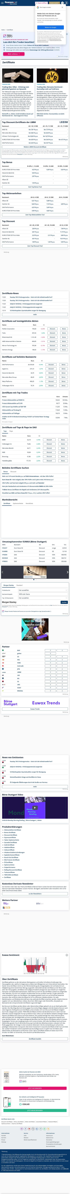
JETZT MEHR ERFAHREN (35, 1110)
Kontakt (3, 1135)
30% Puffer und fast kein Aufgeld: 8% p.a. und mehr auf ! (23, 483)
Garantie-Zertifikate (10, 842)
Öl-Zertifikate (8, 862)
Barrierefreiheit (50, 1146)
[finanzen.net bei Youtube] (29, 1128)
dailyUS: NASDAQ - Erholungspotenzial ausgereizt (26, 304)
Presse (3, 1140)
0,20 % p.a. (50, 170)
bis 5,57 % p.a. (48, 143)
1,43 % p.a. (51, 242)
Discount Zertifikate (6, 1122)
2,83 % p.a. (35, 229)
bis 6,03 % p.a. (33, 143)
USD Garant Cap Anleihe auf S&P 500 (14, 407)
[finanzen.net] (11, 2)
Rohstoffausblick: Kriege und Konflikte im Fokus (25, 777)
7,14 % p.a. (50, 204)
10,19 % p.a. (64, 239)
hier (51, 605)
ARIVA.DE (66, 1169)
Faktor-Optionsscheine (11, 840)
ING (18, 660)
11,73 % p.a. (64, 232)
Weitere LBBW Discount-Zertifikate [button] (35, 147)
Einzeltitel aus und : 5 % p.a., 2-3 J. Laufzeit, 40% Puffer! (26, 493)
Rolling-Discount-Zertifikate (13, 870)
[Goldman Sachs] (4, 657)
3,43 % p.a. (50, 207)
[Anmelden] (66, 3)
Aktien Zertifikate (30, 1122)
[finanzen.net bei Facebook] (25, 1128)
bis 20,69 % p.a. (33, 136)
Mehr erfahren (13, 54)
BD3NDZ (5, 558)
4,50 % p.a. (35, 211)
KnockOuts (29, 503)
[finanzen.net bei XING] (40, 1128)
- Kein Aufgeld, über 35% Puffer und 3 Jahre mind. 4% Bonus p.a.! (28, 480)
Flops (11, 431)
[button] (41, 3)
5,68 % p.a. (50, 201)
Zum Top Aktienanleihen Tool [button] (35, 215)
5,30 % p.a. (64, 242)
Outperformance (9, 867)
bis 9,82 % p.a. (33, 133)
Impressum (49, 1135)
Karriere (3, 1138)
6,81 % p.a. (35, 232)
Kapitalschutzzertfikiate (11, 855)
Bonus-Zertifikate (9, 832)
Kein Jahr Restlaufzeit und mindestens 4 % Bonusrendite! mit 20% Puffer (27, 486)
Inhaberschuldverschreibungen (14, 852)
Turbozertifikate (9, 872)
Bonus (64, 329)
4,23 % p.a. (35, 170)
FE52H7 (4, 548)
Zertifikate (10, 30)
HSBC (19, 663)
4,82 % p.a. (50, 211)
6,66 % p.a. (64, 235)
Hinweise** (20, 154)
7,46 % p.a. (64, 229)
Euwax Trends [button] (35, 709)
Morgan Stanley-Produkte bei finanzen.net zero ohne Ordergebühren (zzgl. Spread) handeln (27, 611)
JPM (18, 669)
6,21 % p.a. (35, 201)
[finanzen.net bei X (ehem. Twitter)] (33, 1128)
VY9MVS (5, 561)
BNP (18, 650)
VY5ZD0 (4, 555)
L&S (18, 675)
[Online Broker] (11, 4)
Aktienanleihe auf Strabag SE (11, 410)
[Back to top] (65, 1192)
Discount (52, 329)
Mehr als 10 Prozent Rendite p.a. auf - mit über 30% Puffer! (27, 476)
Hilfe (25, 1135)
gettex (19, 653)
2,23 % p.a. (35, 235)
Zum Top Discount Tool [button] (35, 246)
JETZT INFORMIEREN (35, 1088)
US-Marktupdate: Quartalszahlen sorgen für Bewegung (28, 310)
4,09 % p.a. (64, 204)
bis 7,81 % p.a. (33, 129)
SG (18, 681)
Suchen (64, 602)
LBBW (19, 672)
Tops (5, 431)
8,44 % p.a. (35, 204)
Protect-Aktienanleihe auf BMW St (13, 400)
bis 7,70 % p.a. (48, 129)
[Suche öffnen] (62, 3)
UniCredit (20, 666)
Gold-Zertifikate (9, 845)
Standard (19, 585)
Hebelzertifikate (9, 847)
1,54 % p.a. (35, 183)
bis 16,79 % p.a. (48, 136)
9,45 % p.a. (35, 173)
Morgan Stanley (9, 585)
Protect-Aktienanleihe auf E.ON (12, 403)
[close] (62, 7)
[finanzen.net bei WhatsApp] (44, 1128)
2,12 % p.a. (51, 235)
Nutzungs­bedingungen (52, 1142)
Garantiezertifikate (41, 1122)
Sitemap (3, 1142)
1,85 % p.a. (35, 242)
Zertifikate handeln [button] (35, 1039)
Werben (26, 1138)
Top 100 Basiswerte (7, 598)
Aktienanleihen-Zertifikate (12, 830)
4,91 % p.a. (35, 239)
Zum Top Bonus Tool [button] (35, 187)
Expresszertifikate (10, 837)
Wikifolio (20, 691)
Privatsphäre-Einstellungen (54, 1144)
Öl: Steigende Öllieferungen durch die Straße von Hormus (28, 782)
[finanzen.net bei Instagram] (21, 1128)
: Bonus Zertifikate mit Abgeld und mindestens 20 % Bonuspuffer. (25, 490)
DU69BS (5, 551)
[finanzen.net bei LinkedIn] (36, 1128)
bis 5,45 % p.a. (48, 139)
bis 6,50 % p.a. (33, 139)
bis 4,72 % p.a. (63, 139)
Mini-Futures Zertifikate (11, 860)
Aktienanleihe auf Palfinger (11, 413)
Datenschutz (49, 1138)
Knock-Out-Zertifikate (11, 857)
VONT (19, 688)
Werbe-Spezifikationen (30, 1140)
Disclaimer (49, 1140)
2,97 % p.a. (35, 176)
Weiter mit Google (50, 27)
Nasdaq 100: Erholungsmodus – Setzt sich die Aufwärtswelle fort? (31, 297)
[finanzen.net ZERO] (35, 36)
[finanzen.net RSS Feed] (48, 1128)
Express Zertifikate (17, 1123)
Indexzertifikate (9, 850)
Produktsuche (6, 590)
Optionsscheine (18, 503)
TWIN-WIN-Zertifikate (11, 875)
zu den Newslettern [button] (35, 894)
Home (3, 30)
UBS (18, 685)
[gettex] (4, 653)
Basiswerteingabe (7, 594)
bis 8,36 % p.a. (48, 133)
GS (18, 657)
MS (18, 678)
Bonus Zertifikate (19, 1122)
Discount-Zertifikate (10, 835)
